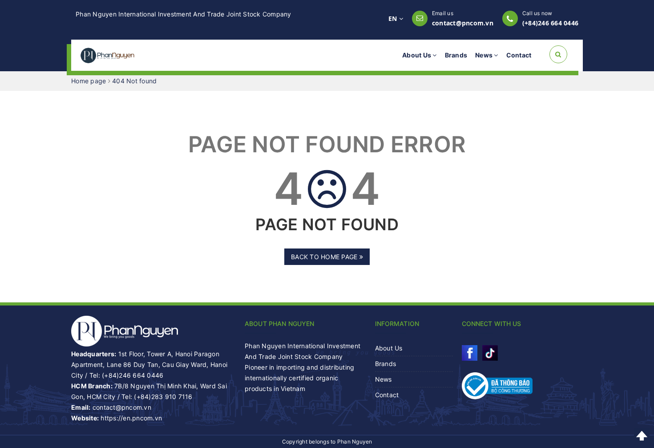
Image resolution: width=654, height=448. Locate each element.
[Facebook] (469, 353)
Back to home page (325, 257)
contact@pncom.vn (462, 23)
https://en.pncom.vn (131, 418)
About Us (417, 55)
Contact (519, 55)
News (484, 55)
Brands (456, 55)
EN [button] (393, 18)
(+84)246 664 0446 (550, 23)
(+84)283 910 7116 (163, 396)
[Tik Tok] (490, 353)
